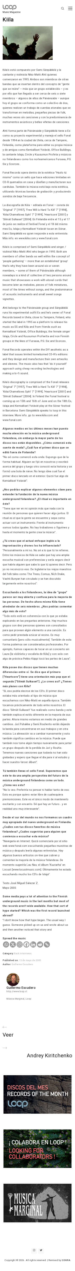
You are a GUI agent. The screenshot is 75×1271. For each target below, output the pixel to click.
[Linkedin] (33, 944)
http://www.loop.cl (16, 991)
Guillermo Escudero (22, 964)
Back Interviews (22, 953)
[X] (13, 944)
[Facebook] (26, 944)
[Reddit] (40, 944)
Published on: (11, 960)
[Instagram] (20, 944)
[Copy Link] (47, 944)
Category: (8, 953)
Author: (7, 964)
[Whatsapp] (6, 944)
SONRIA (66, 1260)
